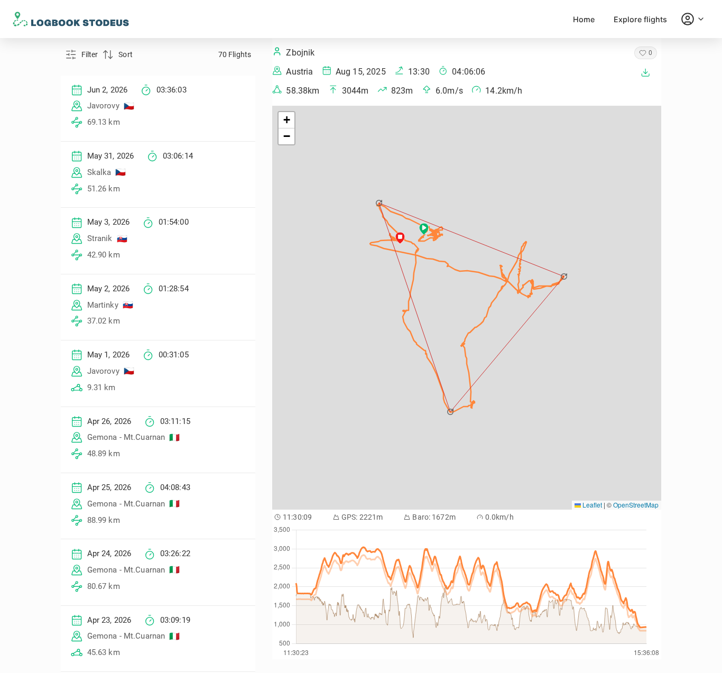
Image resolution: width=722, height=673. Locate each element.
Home (584, 19)
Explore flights (640, 19)
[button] (379, 203)
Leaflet (591, 504)
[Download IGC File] (645, 72)
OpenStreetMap (636, 504)
